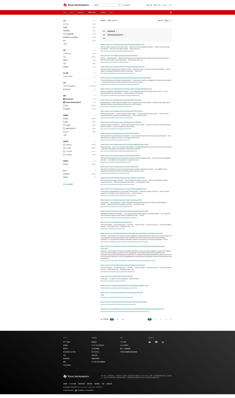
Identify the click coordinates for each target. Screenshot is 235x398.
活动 (64, 355)
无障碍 (65, 384)
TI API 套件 (123, 342)
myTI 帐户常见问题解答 (98, 362)
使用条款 (97, 384)
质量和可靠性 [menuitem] (92, 12)
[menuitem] (170, 12)
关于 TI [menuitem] (112, 12)
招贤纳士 (65, 345)
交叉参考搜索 (69, 184)
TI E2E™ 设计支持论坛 (98, 345)
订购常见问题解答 (125, 352)
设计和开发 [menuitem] (80, 12)
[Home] (76, 5)
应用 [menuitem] (71, 12)
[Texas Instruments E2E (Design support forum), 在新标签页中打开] (156, 343)
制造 (64, 362)
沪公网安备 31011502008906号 (85, 390)
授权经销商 (134, 352)
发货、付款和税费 (125, 348)
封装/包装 (94, 355)
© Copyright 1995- (70, 387)
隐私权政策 (81, 384)
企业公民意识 (67, 365)
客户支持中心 (95, 352)
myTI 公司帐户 (124, 345)
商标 (103, 384)
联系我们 (94, 342)
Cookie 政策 (72, 384)
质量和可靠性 (96, 358)
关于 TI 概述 (66, 342)
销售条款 (89, 384)
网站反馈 (109, 384)
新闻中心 (65, 348)
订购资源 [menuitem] (102, 12)
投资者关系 (66, 358)
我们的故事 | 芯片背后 (69, 352)
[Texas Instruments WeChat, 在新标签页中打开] (150, 343)
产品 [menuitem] (64, 12)
